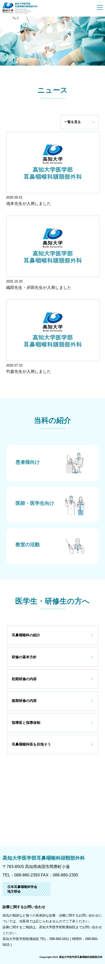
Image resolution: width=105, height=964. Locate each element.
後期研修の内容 (24, 701)
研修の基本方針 (24, 657)
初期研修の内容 (24, 679)
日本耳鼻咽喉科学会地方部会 (22, 889)
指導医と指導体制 (26, 723)
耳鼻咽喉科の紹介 (26, 635)
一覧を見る (72, 122)
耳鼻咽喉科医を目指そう (31, 744)
